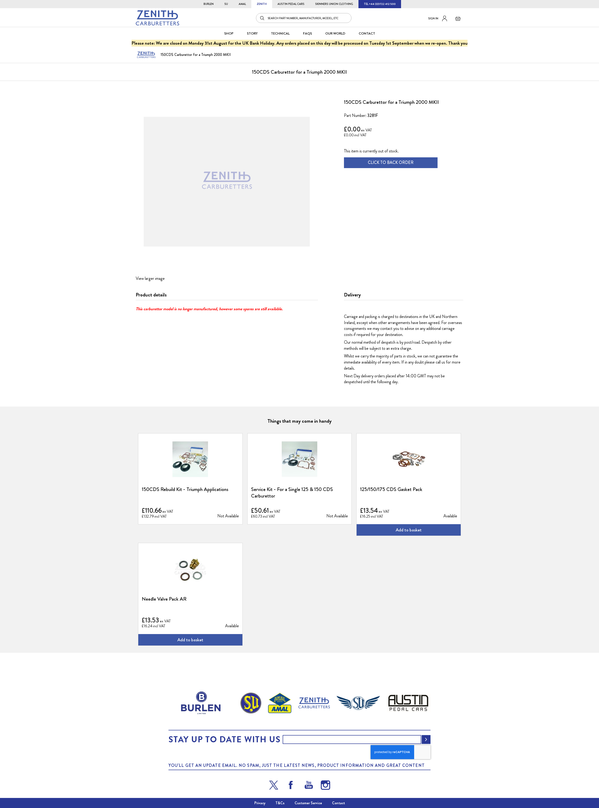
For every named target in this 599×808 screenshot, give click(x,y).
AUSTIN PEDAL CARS (291, 4)
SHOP (229, 33)
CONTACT (367, 33)
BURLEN (209, 4)
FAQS (307, 33)
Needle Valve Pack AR (164, 599)
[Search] (262, 18)
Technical (280, 33)
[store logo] (157, 17)
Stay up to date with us (224, 739)
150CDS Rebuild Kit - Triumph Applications (185, 489)
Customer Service (308, 803)
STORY (252, 33)
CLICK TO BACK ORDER (390, 162)
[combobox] (303, 18)
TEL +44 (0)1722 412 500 (380, 4)
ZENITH (262, 4)
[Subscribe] (426, 739)
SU (226, 4)
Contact (338, 803)
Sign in (433, 18)
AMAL (242, 4)
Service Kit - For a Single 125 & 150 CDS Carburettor (292, 492)
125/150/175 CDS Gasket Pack (391, 489)
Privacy (259, 803)
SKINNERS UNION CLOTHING (334, 4)
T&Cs (280, 803)
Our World (335, 33)
